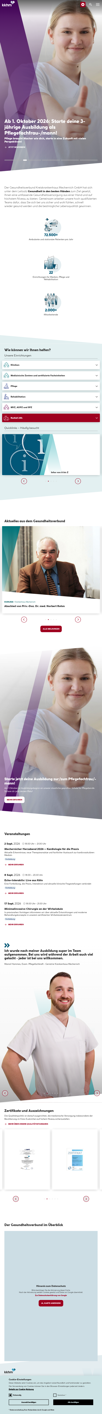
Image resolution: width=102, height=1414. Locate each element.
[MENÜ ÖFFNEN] (98, 4)
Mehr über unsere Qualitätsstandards (28, 1124)
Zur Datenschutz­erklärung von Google (51, 1295)
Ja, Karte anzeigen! (51, 1303)
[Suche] (90, 4)
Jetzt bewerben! (16, 147)
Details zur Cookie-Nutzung (21, 1389)
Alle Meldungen (51, 629)
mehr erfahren (14, 800)
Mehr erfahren (16, 865)
